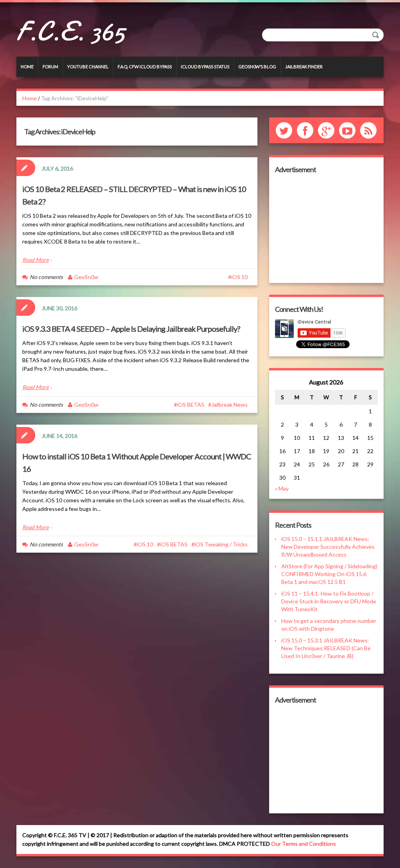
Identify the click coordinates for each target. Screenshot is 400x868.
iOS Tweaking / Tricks (221, 544)
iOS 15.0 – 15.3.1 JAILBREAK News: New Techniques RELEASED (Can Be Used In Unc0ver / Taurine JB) (326, 648)
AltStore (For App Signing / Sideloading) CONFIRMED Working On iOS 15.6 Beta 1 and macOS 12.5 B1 (329, 574)
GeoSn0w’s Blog (257, 66)
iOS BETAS (190, 404)
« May (282, 488)
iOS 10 (239, 277)
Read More (35, 259)
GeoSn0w (86, 277)
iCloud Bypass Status (205, 66)
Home (27, 66)
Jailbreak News (229, 404)
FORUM (50, 66)
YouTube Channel (88, 66)
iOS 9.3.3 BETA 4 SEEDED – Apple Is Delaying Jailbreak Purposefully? (131, 328)
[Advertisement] (326, 228)
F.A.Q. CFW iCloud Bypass (145, 66)
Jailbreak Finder (304, 66)
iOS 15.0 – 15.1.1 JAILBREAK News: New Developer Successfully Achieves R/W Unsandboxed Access (328, 546)
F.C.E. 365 (70, 31)
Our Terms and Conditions (303, 843)
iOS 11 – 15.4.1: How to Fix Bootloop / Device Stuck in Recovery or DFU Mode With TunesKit (328, 601)
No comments (46, 277)
